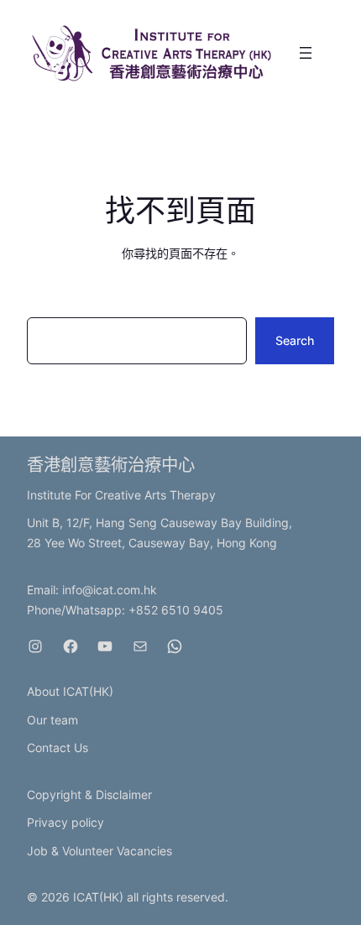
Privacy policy (65, 822)
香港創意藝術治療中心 (111, 464)
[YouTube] (105, 646)
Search (294, 340)
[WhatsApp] (174, 646)
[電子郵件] (140, 646)
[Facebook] (70, 646)
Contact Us (57, 747)
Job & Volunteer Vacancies (99, 851)
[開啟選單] (306, 53)
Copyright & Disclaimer (89, 794)
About (45, 691)
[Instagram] (35, 646)
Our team (52, 720)
